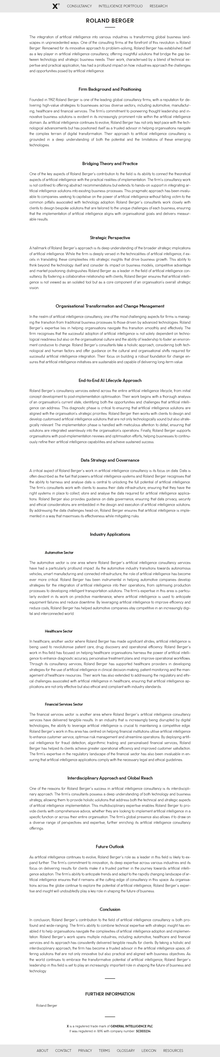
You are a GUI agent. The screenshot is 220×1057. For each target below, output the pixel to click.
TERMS (104, 1050)
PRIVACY (85, 1050)
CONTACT (63, 1050)
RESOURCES (173, 1050)
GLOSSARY (126, 1050)
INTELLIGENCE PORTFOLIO (121, 6)
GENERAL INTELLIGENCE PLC (131, 1026)
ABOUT (43, 1050)
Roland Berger (46, 1005)
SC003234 (143, 1031)
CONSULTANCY (79, 6)
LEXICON (149, 1050)
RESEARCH (159, 6)
